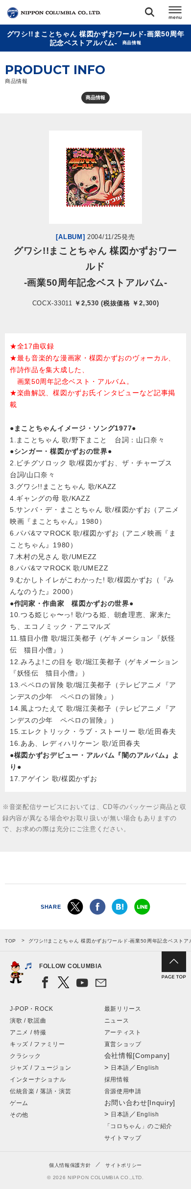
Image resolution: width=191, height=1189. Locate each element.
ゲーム (19, 1103)
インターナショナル (38, 1079)
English (148, 1067)
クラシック (25, 1056)
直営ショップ (123, 1044)
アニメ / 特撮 (28, 1032)
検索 (149, 14)
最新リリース (123, 1008)
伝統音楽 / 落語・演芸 (40, 1091)
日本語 (120, 1067)
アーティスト (123, 1032)
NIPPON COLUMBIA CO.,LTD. (53, 12)
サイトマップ (123, 1138)
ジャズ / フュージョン (40, 1067)
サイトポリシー (123, 1165)
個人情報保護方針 (70, 1165)
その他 (19, 1114)
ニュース (116, 1020)
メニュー (175, 14)
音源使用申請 (123, 1091)
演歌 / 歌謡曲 (28, 1020)
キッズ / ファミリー (37, 1044)
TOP (10, 941)
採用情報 (116, 1079)
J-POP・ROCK (31, 1008)
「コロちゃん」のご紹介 (138, 1126)
